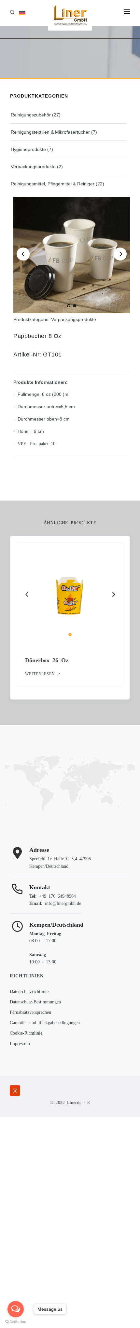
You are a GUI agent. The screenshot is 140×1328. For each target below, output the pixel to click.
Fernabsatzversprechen (30, 1012)
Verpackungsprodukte (33, 166)
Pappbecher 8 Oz (50, 660)
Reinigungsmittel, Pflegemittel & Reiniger (52, 183)
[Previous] (23, 254)
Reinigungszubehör (31, 114)
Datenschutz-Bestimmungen (35, 1001)
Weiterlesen (44, 674)
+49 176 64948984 (57, 895)
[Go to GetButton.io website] (15, 1321)
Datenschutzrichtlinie (29, 991)
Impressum (20, 1043)
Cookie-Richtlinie (26, 1032)
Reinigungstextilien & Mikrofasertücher (50, 132)
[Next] (120, 254)
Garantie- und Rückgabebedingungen (45, 1022)
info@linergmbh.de (63, 903)
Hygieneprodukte (28, 149)
